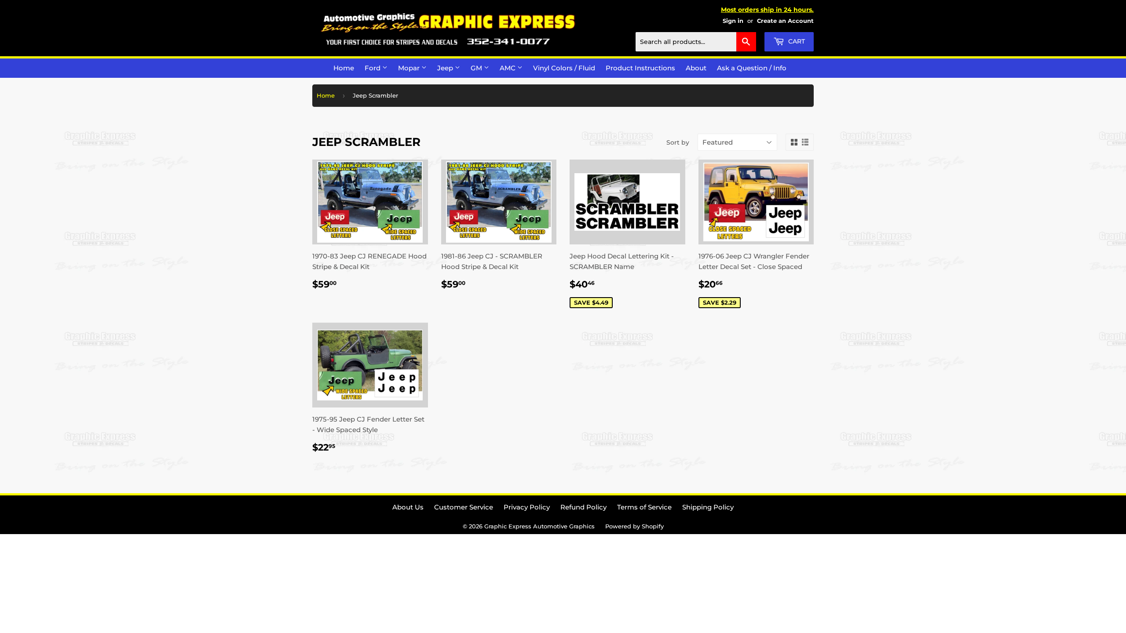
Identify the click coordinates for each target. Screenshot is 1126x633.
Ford (373, 68)
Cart (795, 41)
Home (343, 68)
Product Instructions (640, 68)
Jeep (446, 68)
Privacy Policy (527, 507)
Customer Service (463, 507)
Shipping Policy (708, 507)
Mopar (409, 68)
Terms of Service (644, 507)
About (696, 68)
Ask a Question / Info (751, 68)
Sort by (677, 142)
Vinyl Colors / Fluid (564, 68)
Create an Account (785, 21)
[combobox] (696, 41)
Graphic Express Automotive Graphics (539, 526)
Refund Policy (583, 507)
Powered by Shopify (634, 526)
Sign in (733, 21)
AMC (508, 68)
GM (477, 68)
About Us (408, 507)
